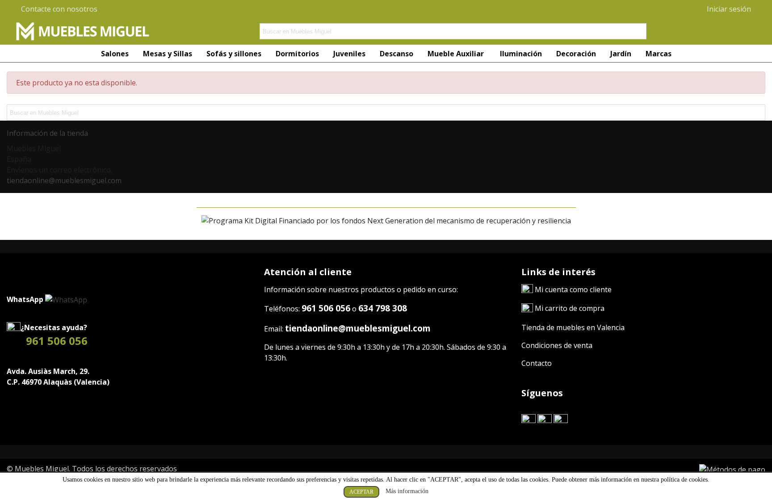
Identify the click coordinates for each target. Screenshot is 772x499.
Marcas (658, 54)
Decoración (576, 54)
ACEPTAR (361, 492)
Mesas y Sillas (167, 54)
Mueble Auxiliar (457, 54)
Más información (407, 491)
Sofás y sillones (233, 54)
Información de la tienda (47, 133)
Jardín (620, 54)
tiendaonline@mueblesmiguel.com (64, 180)
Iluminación (521, 54)
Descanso (396, 54)
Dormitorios (297, 54)
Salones (115, 54)
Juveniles (349, 54)
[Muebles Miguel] (83, 31)
